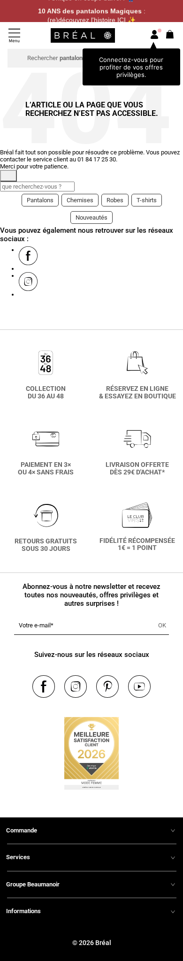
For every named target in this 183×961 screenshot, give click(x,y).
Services (18, 857)
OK (162, 625)
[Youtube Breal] (139, 686)
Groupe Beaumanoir (33, 884)
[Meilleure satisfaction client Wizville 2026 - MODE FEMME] (91, 750)
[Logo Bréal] (83, 34)
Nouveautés (91, 217)
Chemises (80, 200)
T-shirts (147, 200)
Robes (115, 200)
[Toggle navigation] (14, 35)
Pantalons (40, 200)
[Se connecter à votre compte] (154, 35)
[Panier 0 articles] (170, 36)
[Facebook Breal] (28, 255)
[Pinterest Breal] (107, 686)
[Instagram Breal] (28, 281)
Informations (23, 911)
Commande (21, 830)
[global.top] (173, 801)
